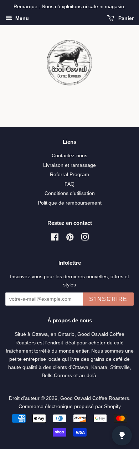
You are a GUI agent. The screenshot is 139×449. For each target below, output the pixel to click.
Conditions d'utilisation (70, 193)
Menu (21, 18)
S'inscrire (108, 299)
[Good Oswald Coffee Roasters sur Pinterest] (70, 238)
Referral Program (69, 174)
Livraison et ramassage (69, 165)
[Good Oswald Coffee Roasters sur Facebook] (55, 238)
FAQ (69, 184)
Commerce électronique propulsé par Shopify (70, 406)
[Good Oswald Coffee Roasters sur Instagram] (85, 238)
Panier (125, 18)
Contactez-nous (69, 155)
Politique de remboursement (70, 203)
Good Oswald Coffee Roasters (94, 398)
